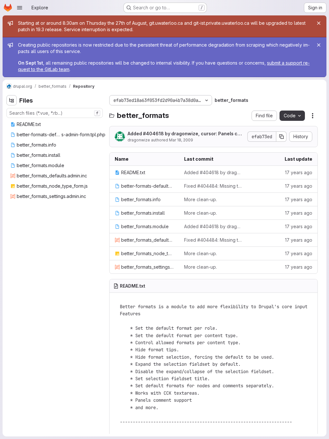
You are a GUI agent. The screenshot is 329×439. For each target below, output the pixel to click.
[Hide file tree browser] (11, 100)
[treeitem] (55, 124)
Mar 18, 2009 (181, 140)
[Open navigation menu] (19, 8)
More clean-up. (200, 199)
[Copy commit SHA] (281, 136)
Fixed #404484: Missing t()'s (213, 186)
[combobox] (54, 113)
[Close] (319, 23)
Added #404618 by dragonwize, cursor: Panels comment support (186, 134)
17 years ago (298, 172)
